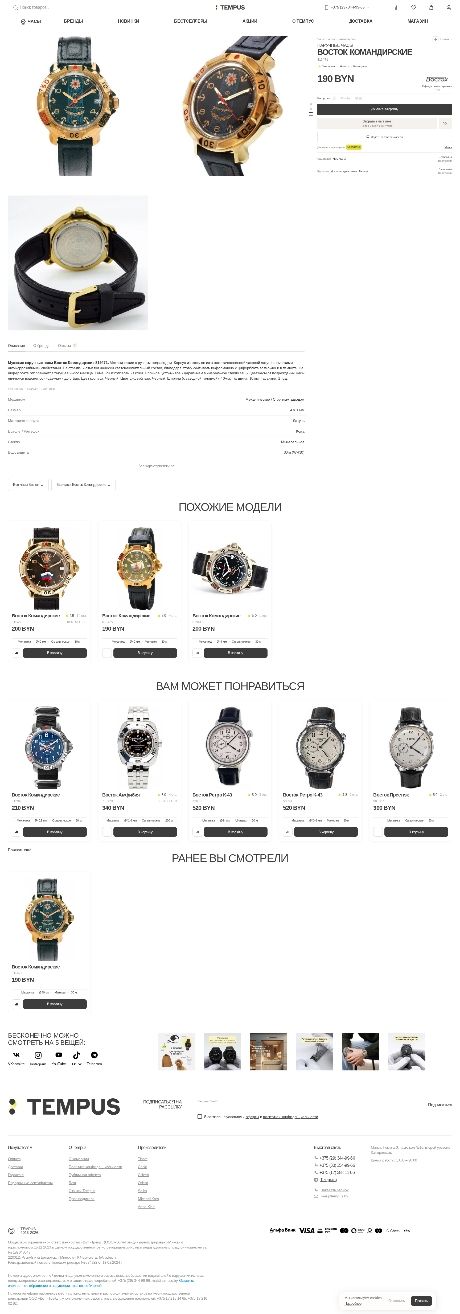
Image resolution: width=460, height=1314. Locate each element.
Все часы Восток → (28, 485)
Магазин (418, 21)
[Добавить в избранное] (445, 123)
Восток (331, 39)
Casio (142, 1167)
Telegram (328, 1179)
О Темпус (303, 21)
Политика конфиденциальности (95, 1167)
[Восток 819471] (49, 919)
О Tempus (78, 1147)
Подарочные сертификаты (30, 1183)
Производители (82, 1199)
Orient (143, 1183)
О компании (79, 1159)
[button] (353, 66)
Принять (421, 1301)
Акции (250, 21)
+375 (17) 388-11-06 (337, 1172)
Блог (72, 1183)
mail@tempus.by (334, 1196)
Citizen (143, 1175)
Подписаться (440, 1104)
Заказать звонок (334, 1190)
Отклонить (396, 1301)
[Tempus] (64, 1106)
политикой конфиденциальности (290, 1117)
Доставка (361, 21)
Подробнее (353, 1303)
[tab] (16, 347)
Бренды (73, 21)
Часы (34, 21)
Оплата (14, 1159)
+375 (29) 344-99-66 (337, 1158)
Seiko (142, 1191)
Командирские (347, 39)
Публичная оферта (85, 1175)
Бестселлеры (190, 21)
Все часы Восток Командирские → (83, 485)
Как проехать (381, 1152)
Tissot (142, 1159)
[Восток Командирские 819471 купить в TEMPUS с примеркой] (230, 7)
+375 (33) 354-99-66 (337, 1165)
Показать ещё (19, 850)
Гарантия (16, 1175)
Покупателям (20, 1147)
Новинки (128, 21)
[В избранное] (81, 530)
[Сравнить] (16, 653)
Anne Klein (146, 1207)
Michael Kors (148, 1199)
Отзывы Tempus (82, 1191)
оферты (252, 1117)
